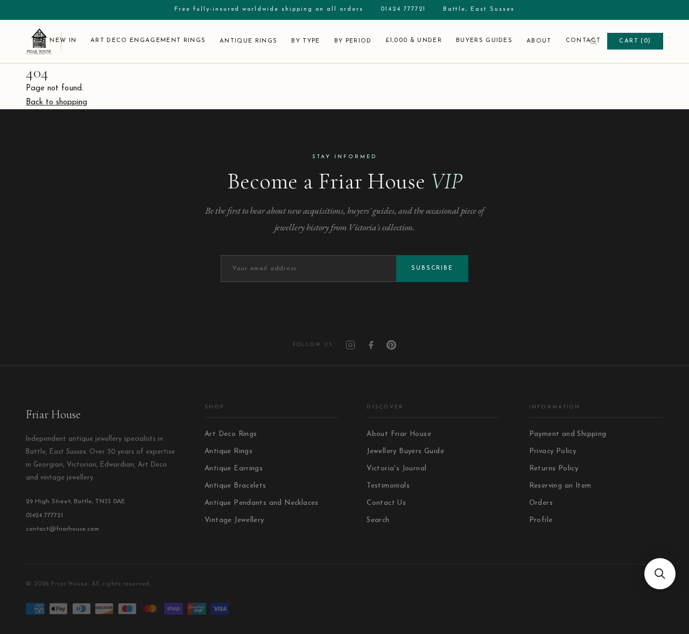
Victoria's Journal (396, 468)
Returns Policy (553, 468)
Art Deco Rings (231, 434)
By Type (305, 41)
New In (63, 41)
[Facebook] (371, 345)
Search (378, 520)
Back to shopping (56, 102)
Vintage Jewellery (234, 520)
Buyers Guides (484, 41)
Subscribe (432, 268)
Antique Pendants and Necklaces (262, 502)
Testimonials (388, 485)
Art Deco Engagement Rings (148, 41)
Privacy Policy (552, 451)
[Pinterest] (391, 345)
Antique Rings (248, 41)
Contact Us (386, 502)
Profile (541, 520)
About (539, 41)
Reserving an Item (560, 485)
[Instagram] (350, 345)
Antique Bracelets (235, 485)
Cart (635, 41)
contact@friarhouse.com (62, 529)
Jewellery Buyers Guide (405, 451)
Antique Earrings (234, 468)
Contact (583, 41)
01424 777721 (403, 9)
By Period (353, 41)
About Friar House (399, 434)
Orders (541, 502)
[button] (660, 573)
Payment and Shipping (568, 434)
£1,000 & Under (413, 41)
